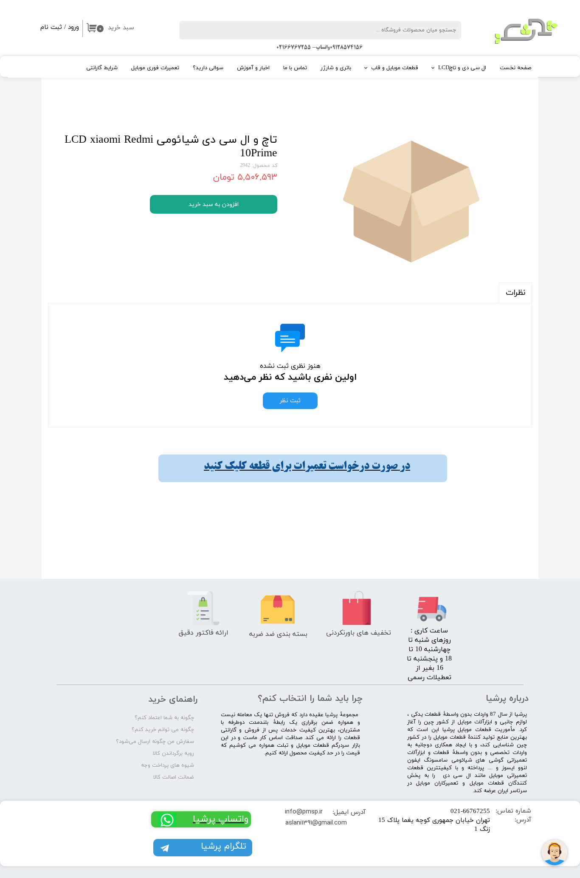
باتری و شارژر (336, 68)
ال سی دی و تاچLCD (462, 68)
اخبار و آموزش (253, 68)
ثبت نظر (290, 401)
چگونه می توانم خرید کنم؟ (163, 730)
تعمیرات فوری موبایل (155, 68)
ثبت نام (51, 27)
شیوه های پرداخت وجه (167, 765)
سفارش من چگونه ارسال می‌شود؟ (155, 741)
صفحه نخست (515, 68)
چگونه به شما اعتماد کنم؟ (164, 718)
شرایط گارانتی (102, 68)
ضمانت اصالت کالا (173, 777)
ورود (73, 27)
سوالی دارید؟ (208, 68)
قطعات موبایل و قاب (394, 68)
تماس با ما (295, 68)
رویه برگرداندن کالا (173, 753)
